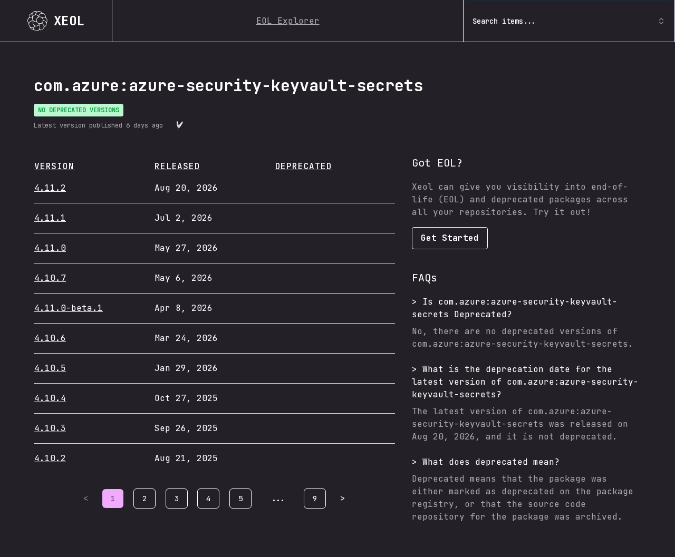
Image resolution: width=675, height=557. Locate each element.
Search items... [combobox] (504, 21)
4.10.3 (50, 428)
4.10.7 (50, 278)
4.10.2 (50, 458)
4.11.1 (50, 217)
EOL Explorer (288, 20)
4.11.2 (50, 187)
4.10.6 (50, 338)
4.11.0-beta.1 (68, 308)
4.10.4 (50, 398)
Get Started (450, 237)
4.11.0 (50, 247)
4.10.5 (50, 368)
